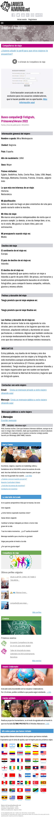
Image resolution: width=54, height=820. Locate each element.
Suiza (20, 792)
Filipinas (12, 762)
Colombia (12, 755)
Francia (20, 762)
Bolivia (28, 748)
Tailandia (27, 792)
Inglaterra (4, 770)
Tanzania (35, 792)
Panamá (35, 777)
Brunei (35, 748)
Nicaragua (27, 777)
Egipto (4, 762)
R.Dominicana (20, 785)
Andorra (4, 748)
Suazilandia (4, 792)
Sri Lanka (43, 785)
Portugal (12, 785)
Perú (4, 785)
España (36, 755)
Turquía (43, 792)
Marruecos (12, 777)
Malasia (43, 770)
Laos (35, 770)
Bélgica (20, 748)
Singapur (35, 785)
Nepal (19, 777)
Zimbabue (27, 800)
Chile (4, 755)
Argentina (12, 748)
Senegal (28, 785)
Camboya (43, 748)
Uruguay (12, 800)
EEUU (43, 755)
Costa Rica (20, 755)
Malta (4, 777)
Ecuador (28, 755)
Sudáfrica (12, 792)
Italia (20, 770)
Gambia (28, 762)
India (35, 762)
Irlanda (12, 770)
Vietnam (20, 800)
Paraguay (43, 777)
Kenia (27, 770)
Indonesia (43, 762)
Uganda (4, 800)
